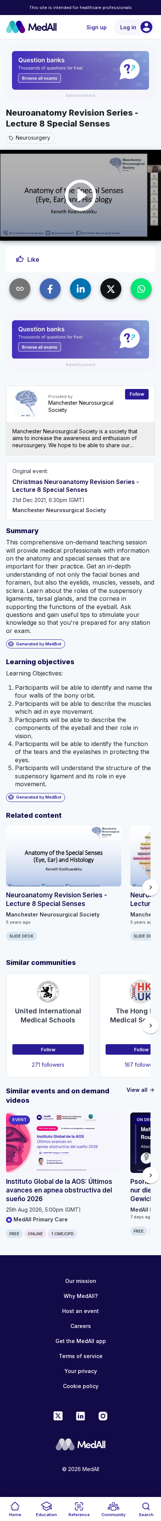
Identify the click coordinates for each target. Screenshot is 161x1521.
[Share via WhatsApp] (141, 288)
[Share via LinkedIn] (80, 288)
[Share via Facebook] (50, 288)
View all (141, 1090)
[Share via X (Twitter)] (110, 288)
